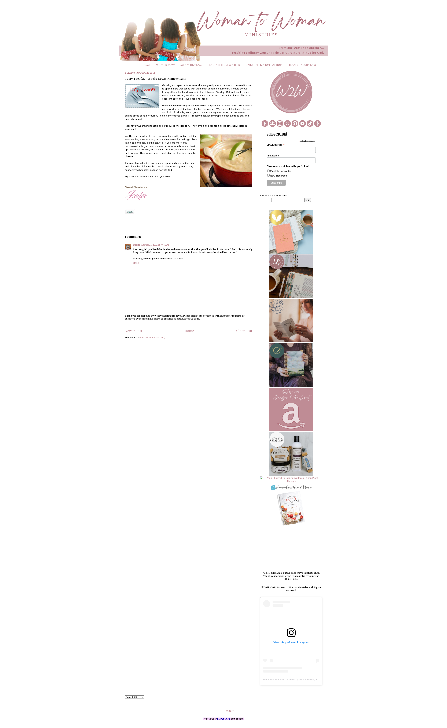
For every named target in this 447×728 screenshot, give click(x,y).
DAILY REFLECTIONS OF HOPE (264, 64)
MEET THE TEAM (191, 64)
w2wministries (306, 679)
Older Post (244, 331)
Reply (136, 263)
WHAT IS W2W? (165, 64)
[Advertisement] (291, 549)
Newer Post (133, 331)
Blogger (230, 710)
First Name (273, 155)
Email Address (275, 145)
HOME (146, 64)
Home (189, 331)
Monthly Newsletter (280, 171)
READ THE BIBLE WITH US (223, 64)
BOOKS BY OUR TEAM (302, 64)
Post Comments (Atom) (152, 337)
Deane (136, 244)
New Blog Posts (278, 175)
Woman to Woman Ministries (279, 679)
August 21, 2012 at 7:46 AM (155, 244)
